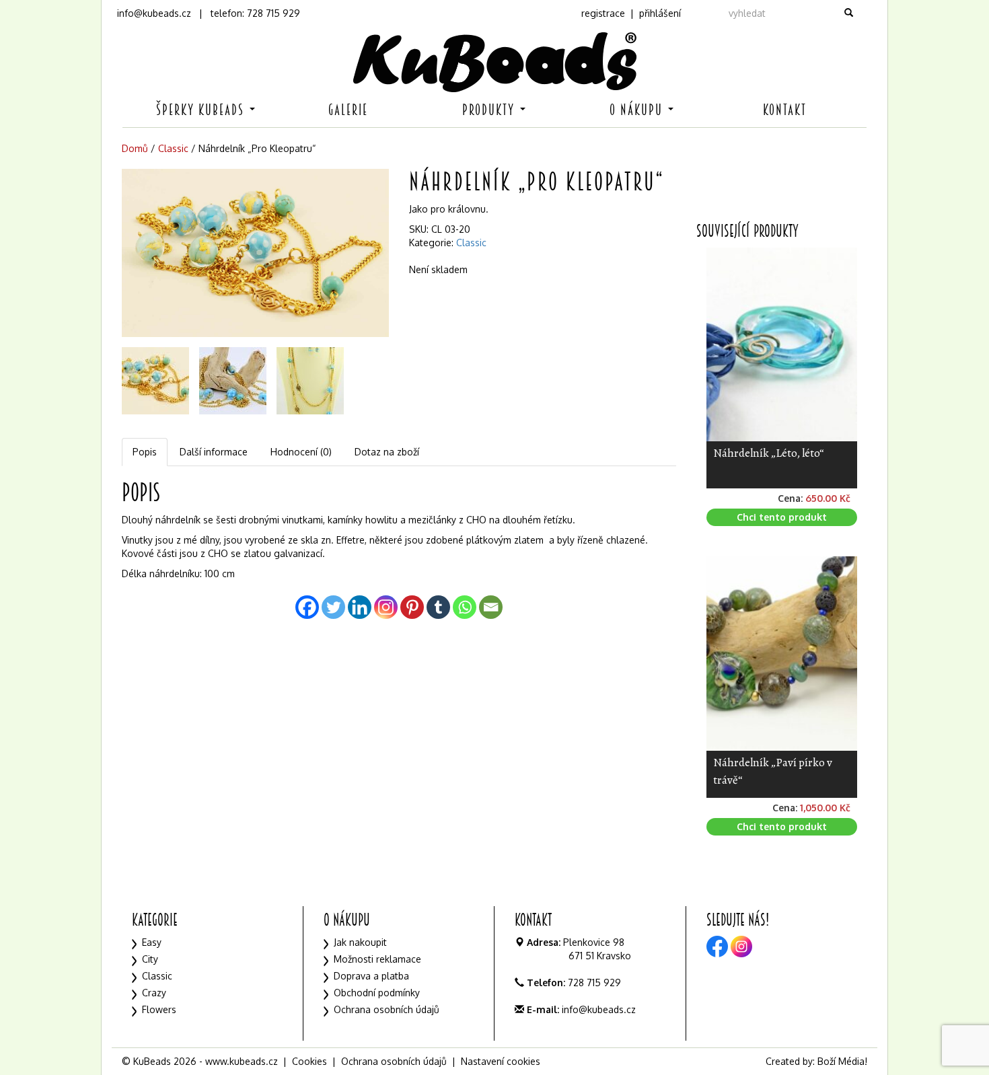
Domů (135, 148)
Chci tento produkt (782, 517)
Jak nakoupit (360, 942)
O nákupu (638, 110)
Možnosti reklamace (377, 959)
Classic (173, 148)
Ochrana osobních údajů (386, 1009)
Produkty (490, 110)
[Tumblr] (438, 607)
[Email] (491, 607)
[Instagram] (386, 607)
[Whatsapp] (464, 607)
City (150, 959)
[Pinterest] (412, 607)
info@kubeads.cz (154, 13)
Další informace (214, 451)
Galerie (348, 110)
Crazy (154, 992)
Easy (151, 942)
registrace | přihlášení (631, 13)
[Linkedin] (359, 607)
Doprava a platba (371, 975)
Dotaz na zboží (387, 451)
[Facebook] (307, 607)
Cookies (309, 1061)
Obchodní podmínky (377, 992)
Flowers (159, 1009)
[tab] (145, 452)
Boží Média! (842, 1061)
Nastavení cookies (500, 1061)
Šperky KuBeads (202, 110)
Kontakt (785, 110)
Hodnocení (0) (301, 451)
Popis (145, 451)
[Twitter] (333, 607)
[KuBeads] (494, 62)
